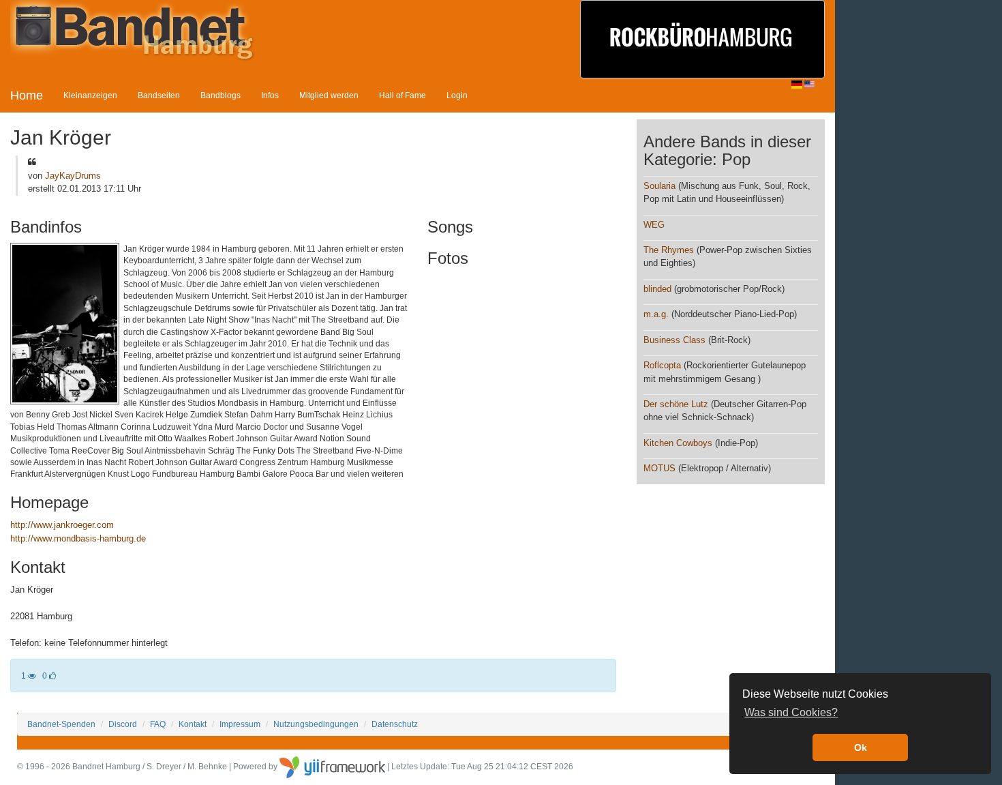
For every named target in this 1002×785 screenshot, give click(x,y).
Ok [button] (860, 747)
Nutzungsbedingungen (316, 724)
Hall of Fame (402, 95)
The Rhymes (668, 250)
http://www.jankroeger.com (62, 525)
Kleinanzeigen (90, 95)
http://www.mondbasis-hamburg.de (78, 538)
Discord (122, 724)
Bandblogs (220, 95)
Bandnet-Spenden (61, 724)
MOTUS (659, 468)
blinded (657, 289)
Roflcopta (662, 365)
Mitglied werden (329, 95)
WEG (654, 225)
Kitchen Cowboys (677, 443)
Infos (270, 95)
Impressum (239, 724)
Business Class (674, 340)
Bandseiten (159, 95)
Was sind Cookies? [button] (791, 712)
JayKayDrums (73, 176)
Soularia (659, 186)
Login (457, 95)
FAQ (158, 724)
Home (26, 95)
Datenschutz (394, 724)
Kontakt (193, 724)
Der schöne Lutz (675, 404)
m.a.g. (656, 314)
